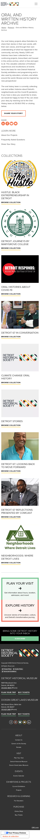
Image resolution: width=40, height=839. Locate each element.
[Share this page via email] (15, 123)
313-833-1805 (6, 688)
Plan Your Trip (8, 692)
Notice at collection (11, 836)
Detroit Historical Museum (18, 761)
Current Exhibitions (18, 786)
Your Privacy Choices (17, 833)
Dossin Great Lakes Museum (18, 765)
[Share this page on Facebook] (7, 123)
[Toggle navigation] (36, 4)
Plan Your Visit (18, 758)
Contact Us (18, 740)
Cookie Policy (19, 669)
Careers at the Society (18, 744)
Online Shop (19, 811)
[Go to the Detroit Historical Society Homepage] (11, 3)
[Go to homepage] (20, 655)
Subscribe (20, 638)
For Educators (18, 801)
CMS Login (35, 827)
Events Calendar (18, 776)
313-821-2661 (6, 709)
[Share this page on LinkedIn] (3, 123)
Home (3, 27)
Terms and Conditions (9, 671)
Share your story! (13, 113)
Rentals (18, 747)
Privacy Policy (7, 669)
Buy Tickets (24, 692)
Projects (11, 27)
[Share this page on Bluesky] (11, 123)
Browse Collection (10, 202)
